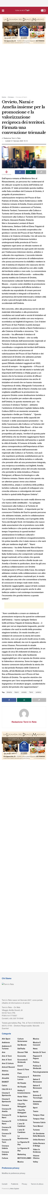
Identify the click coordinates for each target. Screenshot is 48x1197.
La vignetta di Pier (23, 1143)
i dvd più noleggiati (21, 1105)
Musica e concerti (37, 1043)
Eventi (20, 1065)
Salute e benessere (37, 1080)
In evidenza (22, 1120)
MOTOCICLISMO (24, 1158)
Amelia (9, 692)
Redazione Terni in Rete (12, 138)
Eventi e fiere (23, 1069)
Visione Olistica (36, 1156)
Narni (17, 692)
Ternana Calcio (39, 1122)
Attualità (5, 1074)
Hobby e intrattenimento (23, 1091)
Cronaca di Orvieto (6, 1128)
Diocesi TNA (22, 1052)
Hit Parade (21, 1083)
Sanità (35, 1091)
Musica (20, 1161)
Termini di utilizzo (37, 1184)
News (35, 1048)
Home (4, 97)
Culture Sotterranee (22, 1039)
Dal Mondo (22, 1045)
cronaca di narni (6, 1116)
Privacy (24, 1184)
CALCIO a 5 (7, 1089)
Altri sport (6, 1038)
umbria (38, 692)
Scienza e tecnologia (37, 1096)
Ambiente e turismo (6, 1047)
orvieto (24, 692)
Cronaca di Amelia (6, 1110)
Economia (21, 1056)
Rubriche (37, 1075)
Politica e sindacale (37, 1066)
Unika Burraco (39, 1139)
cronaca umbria (5, 1153)
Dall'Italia (21, 1048)
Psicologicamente (40, 1072)
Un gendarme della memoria (39, 1134)
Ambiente (6, 1042)
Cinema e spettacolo (6, 1094)
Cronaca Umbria (5, 1146)
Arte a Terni (7, 1056)
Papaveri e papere (37, 1057)
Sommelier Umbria (37, 1102)
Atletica (5, 1070)
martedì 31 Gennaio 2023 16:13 (16, 141)
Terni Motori (38, 1126)
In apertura (22, 1116)
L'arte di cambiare (21, 1124)
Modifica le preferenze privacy (13, 1173)
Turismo (36, 1129)
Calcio (4, 1085)
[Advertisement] (24, 3)
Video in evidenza (37, 1150)
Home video (22, 1096)
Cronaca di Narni (21, 97)
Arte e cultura (8, 1063)
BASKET (5, 1081)
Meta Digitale (14, 1188)
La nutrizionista (22, 1137)
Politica (36, 1062)
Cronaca (11, 97)
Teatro (35, 1111)
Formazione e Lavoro (23, 1078)
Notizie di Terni (39, 1052)
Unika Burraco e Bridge (39, 1144)
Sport (35, 1107)
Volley (35, 1161)
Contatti (4, 1184)
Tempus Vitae (38, 1115)
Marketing (21, 1154)
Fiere (19, 1073)
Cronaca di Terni (6, 1134)
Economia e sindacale (22, 1060)
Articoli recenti (8, 1067)
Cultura (5, 1158)
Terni (31, 692)
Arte (3, 1052)
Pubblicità (14, 1184)
